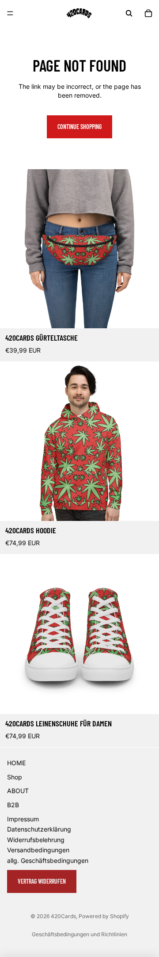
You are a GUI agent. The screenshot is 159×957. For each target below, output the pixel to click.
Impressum (23, 819)
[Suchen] (129, 13)
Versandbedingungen (38, 850)
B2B (13, 805)
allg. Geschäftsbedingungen (47, 860)
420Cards (63, 916)
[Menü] (10, 13)
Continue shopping (79, 126)
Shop (14, 777)
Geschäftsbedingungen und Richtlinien (79, 934)
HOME (16, 763)
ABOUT (18, 790)
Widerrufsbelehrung (35, 839)
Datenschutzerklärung (39, 829)
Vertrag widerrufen (42, 881)
